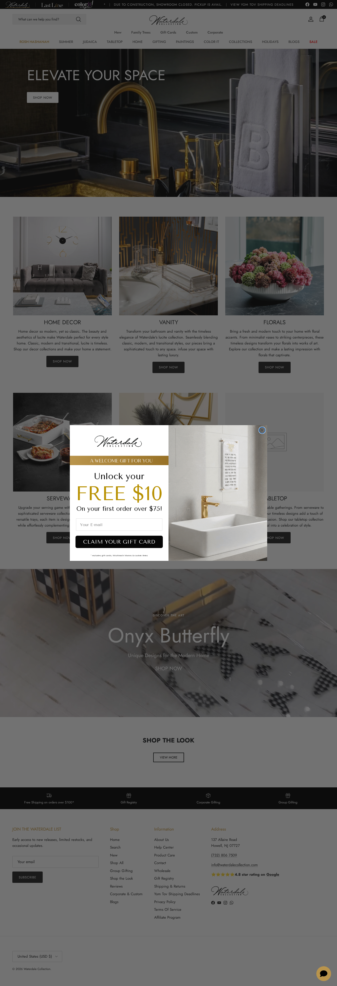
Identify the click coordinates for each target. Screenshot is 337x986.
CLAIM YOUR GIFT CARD (119, 542)
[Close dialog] (262, 430)
